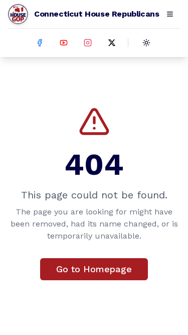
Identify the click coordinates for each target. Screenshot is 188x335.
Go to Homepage (94, 269)
